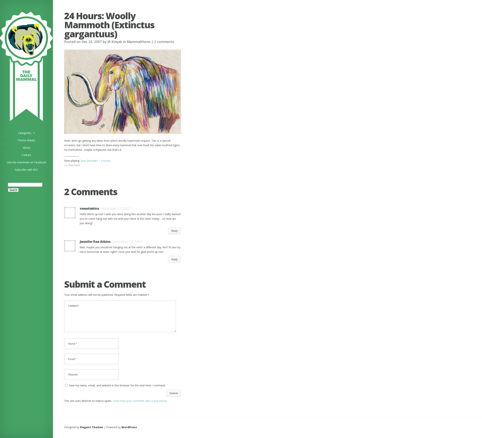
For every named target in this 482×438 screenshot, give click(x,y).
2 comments (164, 41)
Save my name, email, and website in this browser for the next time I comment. (117, 385)
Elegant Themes (91, 427)
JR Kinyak (115, 41)
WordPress (129, 427)
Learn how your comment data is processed (140, 401)
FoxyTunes (74, 165)
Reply (174, 230)
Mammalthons (138, 41)
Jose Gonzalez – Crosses (96, 160)
